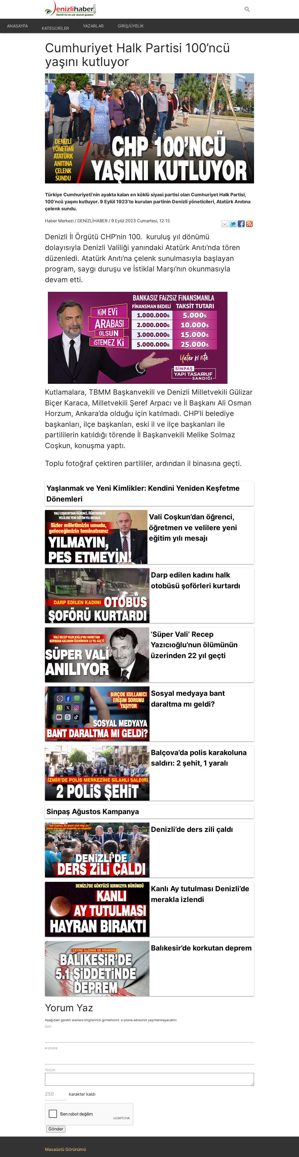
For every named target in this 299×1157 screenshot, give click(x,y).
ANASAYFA (17, 25)
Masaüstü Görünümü (65, 1149)
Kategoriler (55, 28)
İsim (48, 1026)
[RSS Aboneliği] (249, 223)
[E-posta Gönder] (224, 223)
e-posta (51, 1048)
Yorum (50, 1070)
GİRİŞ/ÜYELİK (131, 25)
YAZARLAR (93, 25)
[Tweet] (233, 223)
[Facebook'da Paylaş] (241, 223)
